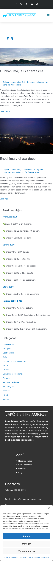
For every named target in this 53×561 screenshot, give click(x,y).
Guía (24, 82)
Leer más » (5, 111)
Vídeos (6, 399)
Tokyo (5, 395)
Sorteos (6, 391)
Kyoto (5, 365)
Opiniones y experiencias (13, 172)
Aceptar (27, 536)
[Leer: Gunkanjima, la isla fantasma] (26, 57)
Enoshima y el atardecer (18, 159)
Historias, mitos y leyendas (14, 361)
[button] (49, 508)
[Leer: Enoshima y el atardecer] (26, 136)
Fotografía (38, 169)
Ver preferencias (26, 551)
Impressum (45, 557)
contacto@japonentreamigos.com (26, 499)
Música (6, 369)
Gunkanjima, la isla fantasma (21, 71)
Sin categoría (8, 386)
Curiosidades (27, 169)
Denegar (26, 543)
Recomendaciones (35, 82)
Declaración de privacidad (30, 557)
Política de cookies (11, 557)
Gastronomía (8, 353)
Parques (6, 378)
